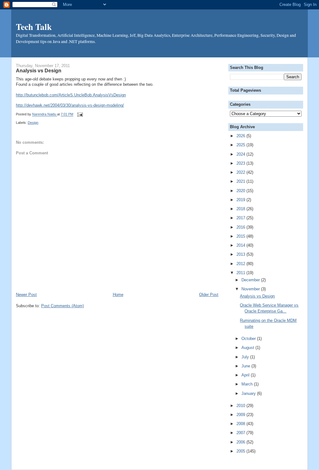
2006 (241, 442)
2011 (241, 272)
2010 (241, 405)
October (249, 338)
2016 (241, 227)
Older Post (208, 294)
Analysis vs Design (257, 296)
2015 (241, 236)
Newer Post (26, 294)
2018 (241, 208)
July (245, 357)
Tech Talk (34, 26)
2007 (241, 432)
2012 (241, 263)
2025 (241, 145)
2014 (241, 245)
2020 (241, 190)
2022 (241, 172)
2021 (241, 181)
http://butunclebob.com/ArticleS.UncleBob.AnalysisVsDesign (71, 95)
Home (118, 294)
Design (33, 122)
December (251, 280)
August (248, 347)
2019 (241, 199)
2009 (241, 414)
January (249, 393)
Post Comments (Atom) (62, 305)
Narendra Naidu (44, 114)
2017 (241, 218)
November (251, 289)
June (246, 366)
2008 (241, 423)
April (246, 375)
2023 (241, 163)
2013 (241, 254)
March (247, 384)
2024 (241, 154)
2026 (241, 135)
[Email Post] (79, 114)
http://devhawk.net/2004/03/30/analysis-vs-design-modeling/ (70, 105)
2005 (241, 451)
